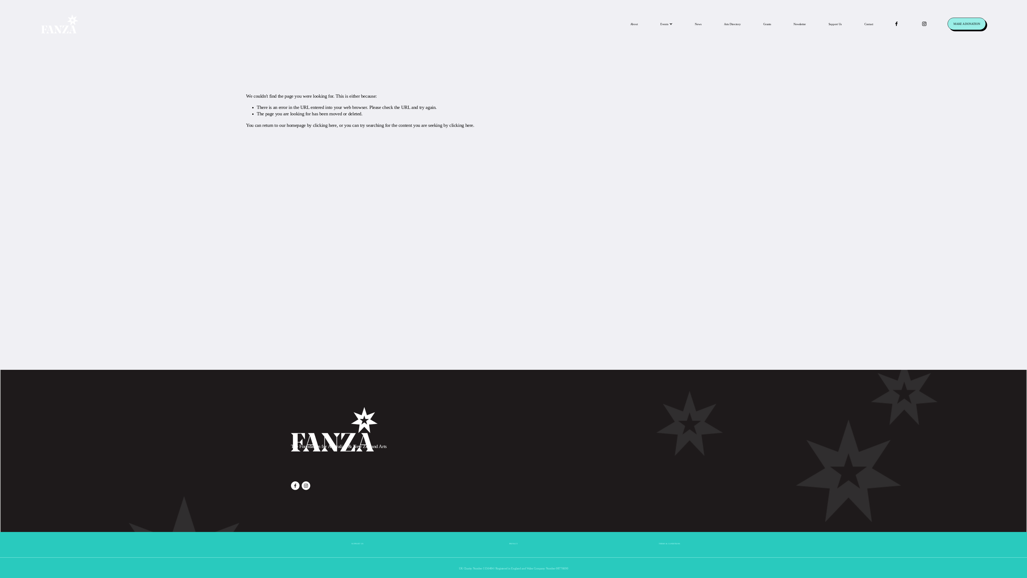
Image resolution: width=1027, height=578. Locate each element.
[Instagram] (924, 23)
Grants (767, 24)
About (634, 24)
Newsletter (800, 24)
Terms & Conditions (669, 544)
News (698, 24)
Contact (868, 24)
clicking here (325, 125)
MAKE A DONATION (966, 23)
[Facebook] (896, 23)
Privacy (513, 544)
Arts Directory (732, 24)
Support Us (835, 24)
